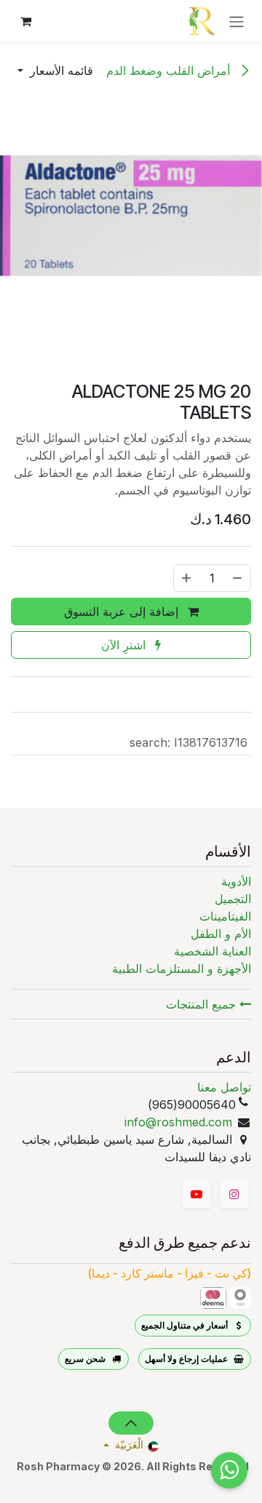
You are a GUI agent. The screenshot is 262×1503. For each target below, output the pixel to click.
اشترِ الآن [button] (125, 645)
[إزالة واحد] (238, 578)
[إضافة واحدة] (186, 578)
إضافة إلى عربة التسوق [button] (123, 611)
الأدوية (236, 881)
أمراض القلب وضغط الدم (170, 70)
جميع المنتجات (202, 1004)
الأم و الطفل (221, 933)
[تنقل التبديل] (236, 21)
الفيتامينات (225, 916)
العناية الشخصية (212, 951)
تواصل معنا (224, 1087)
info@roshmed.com (178, 1122)
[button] (55, 70)
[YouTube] (196, 1194)
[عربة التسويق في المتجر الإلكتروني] (25, 21)
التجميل (233, 898)
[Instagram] (234, 1194)
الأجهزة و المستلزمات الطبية (181, 968)
